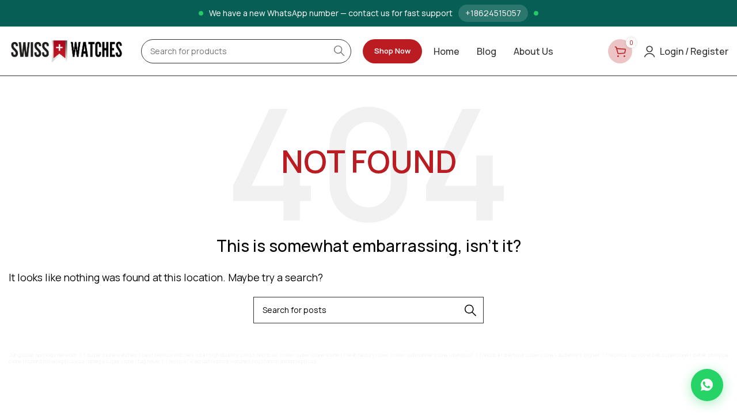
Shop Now (392, 51)
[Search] (470, 310)
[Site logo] (66, 50)
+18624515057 (493, 12)
